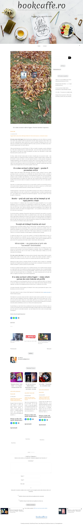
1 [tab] (27, 452)
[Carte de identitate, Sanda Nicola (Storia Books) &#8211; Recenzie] (44, 336)
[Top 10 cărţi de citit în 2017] (30, 336)
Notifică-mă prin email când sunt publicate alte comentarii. (31, 496)
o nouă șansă (41, 135)
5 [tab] (32, 452)
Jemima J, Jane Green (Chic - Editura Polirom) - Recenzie (74, 510)
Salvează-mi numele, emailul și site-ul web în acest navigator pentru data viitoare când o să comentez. (31, 490)
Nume (22, 476)
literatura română (13, 399)
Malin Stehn (33, 398)
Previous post (13, 348)
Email (22, 480)
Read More (13, 442)
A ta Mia (43, 396)
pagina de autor (47, 292)
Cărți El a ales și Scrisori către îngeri (19, 135)
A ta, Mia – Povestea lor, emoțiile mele (64, 92)
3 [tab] (30, 452)
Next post (49, 348)
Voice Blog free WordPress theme (45, 523)
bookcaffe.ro (41, 5)
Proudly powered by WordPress (28, 523)
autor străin (30, 397)
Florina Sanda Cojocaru (35, 135)
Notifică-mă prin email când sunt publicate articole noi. (31, 501)
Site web (22, 483)
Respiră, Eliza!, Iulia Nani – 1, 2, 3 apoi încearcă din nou (16, 385)
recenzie (45, 135)
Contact (45, 46)
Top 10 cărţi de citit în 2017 (30, 341)
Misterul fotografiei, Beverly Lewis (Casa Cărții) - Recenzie (16, 510)
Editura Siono (15, 398)
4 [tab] (31, 452)
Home (39, 46)
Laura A (21, 357)
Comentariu (31, 460)
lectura (30, 398)
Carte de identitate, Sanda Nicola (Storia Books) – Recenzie (44, 342)
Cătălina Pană (46, 397)
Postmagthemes (58, 523)
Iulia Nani (20, 398)
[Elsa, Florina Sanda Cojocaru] (16, 336)
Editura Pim (28, 135)
